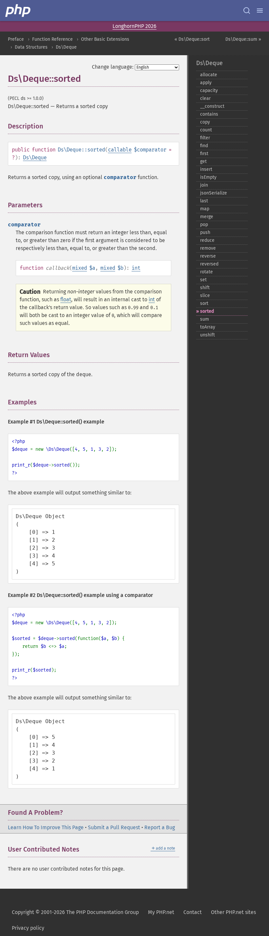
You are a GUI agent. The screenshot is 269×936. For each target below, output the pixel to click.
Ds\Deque (66, 47)
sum (204, 319)
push (205, 232)
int (136, 268)
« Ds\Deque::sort (192, 39)
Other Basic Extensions (105, 39)
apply (206, 82)
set (203, 280)
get (203, 161)
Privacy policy (28, 928)
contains (209, 114)
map (204, 209)
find (204, 145)
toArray (207, 327)
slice (205, 295)
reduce (207, 240)
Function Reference (52, 39)
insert (206, 169)
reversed (209, 264)
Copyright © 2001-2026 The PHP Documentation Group (75, 912)
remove (208, 248)
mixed (79, 268)
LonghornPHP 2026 (134, 26)
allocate (208, 75)
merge (206, 216)
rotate (206, 272)
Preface (16, 39)
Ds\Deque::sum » (243, 39)
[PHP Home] (18, 10)
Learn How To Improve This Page (46, 827)
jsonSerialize (213, 193)
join (204, 185)
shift (205, 287)
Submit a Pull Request (114, 827)
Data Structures (31, 47)
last (204, 201)
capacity (209, 90)
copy (205, 122)
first (204, 153)
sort (204, 303)
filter (205, 138)
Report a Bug (159, 827)
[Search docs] (246, 10)
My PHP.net (161, 912)
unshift (207, 335)
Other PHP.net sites (233, 912)
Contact (192, 912)
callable (120, 150)
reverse (208, 256)
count (206, 130)
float (65, 299)
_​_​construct (212, 106)
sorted (207, 311)
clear (205, 98)
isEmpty (208, 177)
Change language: (113, 67)
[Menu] (259, 10)
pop (204, 224)
